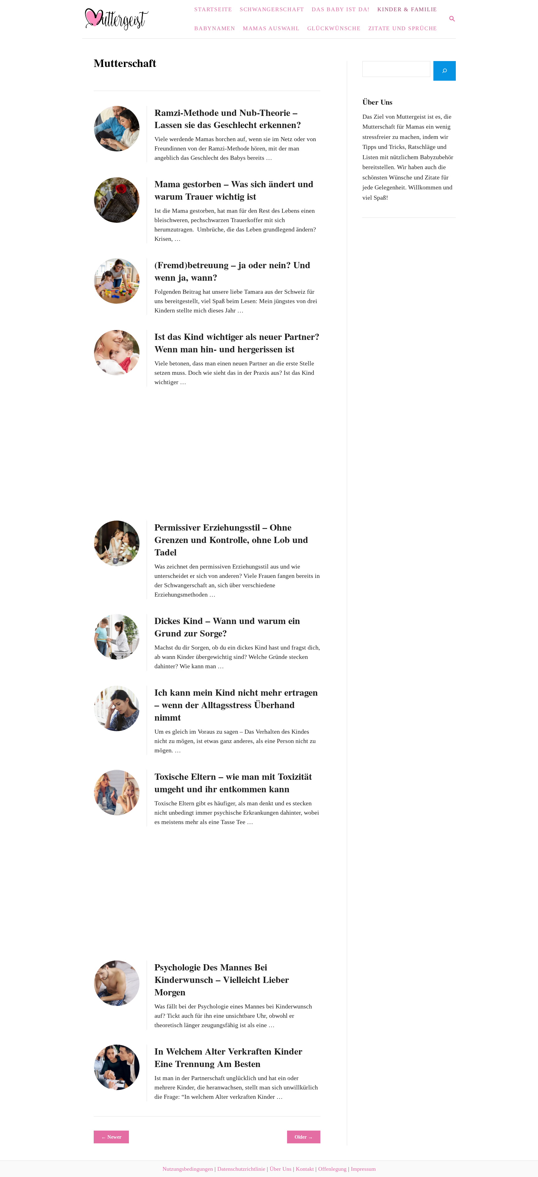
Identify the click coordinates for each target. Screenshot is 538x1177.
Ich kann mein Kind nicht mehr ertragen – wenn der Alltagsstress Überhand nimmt (236, 704)
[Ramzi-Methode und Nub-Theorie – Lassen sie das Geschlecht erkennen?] (116, 128)
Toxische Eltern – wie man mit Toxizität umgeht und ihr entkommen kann (233, 782)
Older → (304, 1137)
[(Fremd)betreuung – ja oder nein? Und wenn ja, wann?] (116, 281)
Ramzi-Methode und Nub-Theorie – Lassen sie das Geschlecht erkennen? (227, 118)
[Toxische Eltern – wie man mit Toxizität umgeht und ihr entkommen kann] (116, 792)
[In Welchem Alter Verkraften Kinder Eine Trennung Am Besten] (116, 1067)
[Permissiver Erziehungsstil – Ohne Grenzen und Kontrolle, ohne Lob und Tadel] (116, 543)
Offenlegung (332, 1169)
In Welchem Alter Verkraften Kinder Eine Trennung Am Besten (228, 1057)
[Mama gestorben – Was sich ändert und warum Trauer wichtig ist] (116, 200)
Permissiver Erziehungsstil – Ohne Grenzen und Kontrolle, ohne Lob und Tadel (231, 539)
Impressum (363, 1169)
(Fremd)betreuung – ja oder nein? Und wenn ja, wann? (232, 271)
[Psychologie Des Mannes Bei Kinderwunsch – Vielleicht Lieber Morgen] (116, 983)
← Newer (111, 1137)
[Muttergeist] (120, 19)
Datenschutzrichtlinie (241, 1169)
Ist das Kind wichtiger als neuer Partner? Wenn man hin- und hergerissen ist (236, 342)
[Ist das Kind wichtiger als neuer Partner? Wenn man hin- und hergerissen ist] (116, 352)
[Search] (444, 71)
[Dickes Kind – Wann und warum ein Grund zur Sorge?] (116, 637)
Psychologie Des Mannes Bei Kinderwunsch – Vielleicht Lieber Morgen (221, 979)
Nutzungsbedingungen (188, 1169)
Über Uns (280, 1169)
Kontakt (305, 1169)
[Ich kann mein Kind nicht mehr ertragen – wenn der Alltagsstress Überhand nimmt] (116, 708)
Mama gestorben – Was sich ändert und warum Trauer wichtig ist (234, 190)
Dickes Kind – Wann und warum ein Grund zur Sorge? (227, 626)
